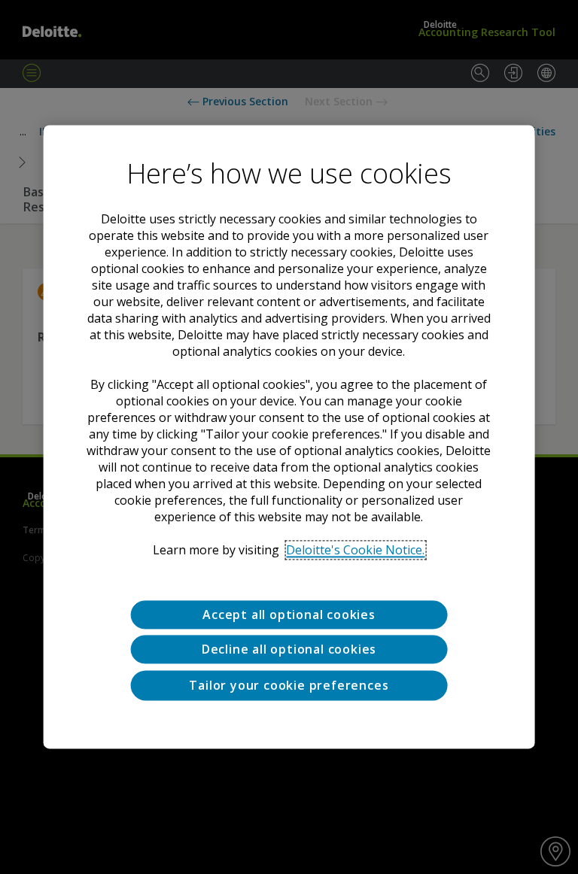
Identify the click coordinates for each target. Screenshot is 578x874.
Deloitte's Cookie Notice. (355, 550)
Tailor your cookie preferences (288, 685)
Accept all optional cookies (289, 614)
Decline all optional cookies (289, 650)
